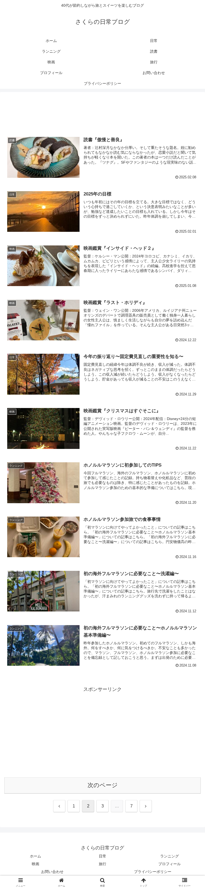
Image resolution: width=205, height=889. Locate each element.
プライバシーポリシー (152, 871)
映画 (35, 864)
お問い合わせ (52, 871)
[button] (189, 751)
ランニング (169, 856)
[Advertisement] (102, 113)
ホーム (35, 856)
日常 (102, 856)
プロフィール (169, 864)
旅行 (102, 864)
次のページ (103, 785)
